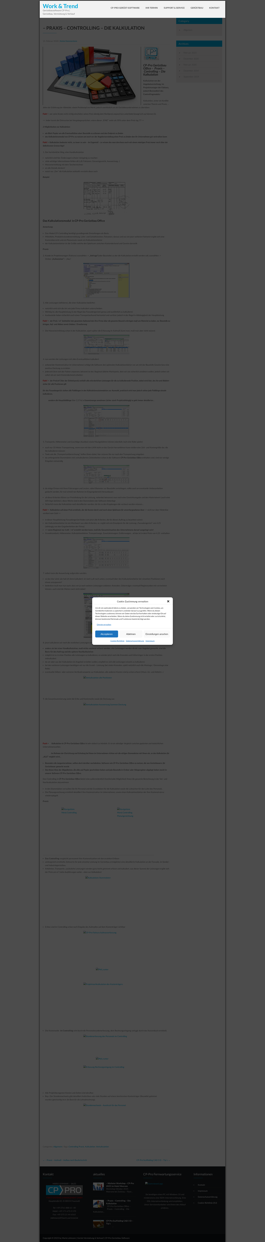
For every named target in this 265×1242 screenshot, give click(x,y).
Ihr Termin (152, 7)
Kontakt (214, 7)
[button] (168, 601)
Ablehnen (131, 634)
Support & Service (174, 7)
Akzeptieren (107, 634)
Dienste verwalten (104, 624)
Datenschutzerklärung (135, 641)
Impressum (150, 641)
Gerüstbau (197, 7)
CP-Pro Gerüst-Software (125, 7)
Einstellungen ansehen (157, 634)
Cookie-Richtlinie (117, 641)
